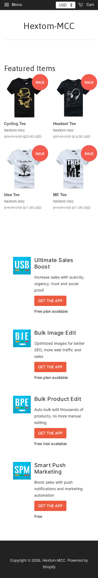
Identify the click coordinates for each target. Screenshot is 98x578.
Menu (16, 4)
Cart (89, 4)
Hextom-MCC (49, 26)
